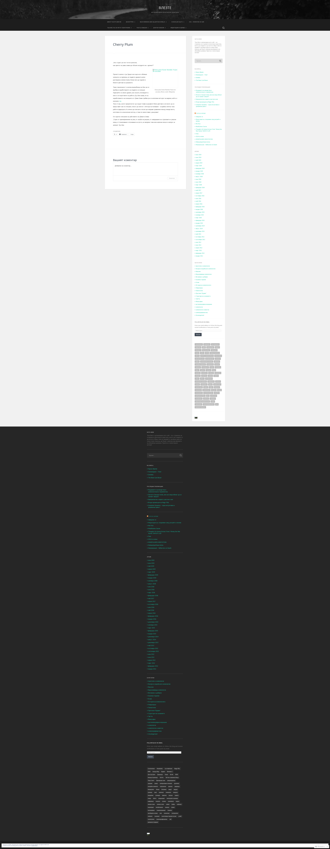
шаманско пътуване (200, 407)
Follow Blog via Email (202, 322)
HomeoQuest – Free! (201, 75)
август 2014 (199, 228)
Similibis (198, 77)
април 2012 (199, 248)
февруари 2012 (200, 253)
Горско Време (200, 72)
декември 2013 (200, 231)
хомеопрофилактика (202, 312)
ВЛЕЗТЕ (165, 7)
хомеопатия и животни (202, 310)
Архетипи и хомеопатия (203, 266)
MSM (204, 347)
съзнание (212, 398)
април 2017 (199, 193)
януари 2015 (199, 223)
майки (211, 387)
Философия (199, 301)
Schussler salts (177, 22)
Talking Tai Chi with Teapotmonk (118, 27)
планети (217, 392)
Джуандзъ (214, 350)
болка (211, 367)
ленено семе (199, 387)
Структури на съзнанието (203, 296)
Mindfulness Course (201, 126)
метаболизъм (206, 390)
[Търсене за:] (209, 61)
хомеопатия (199, 307)
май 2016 (198, 201)
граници (209, 370)
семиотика (213, 395)
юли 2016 (198, 198)
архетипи (217, 361)
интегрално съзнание (201, 381)
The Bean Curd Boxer (202, 80)
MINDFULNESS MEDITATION (204, 139)
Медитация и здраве (178, 27)
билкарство (205, 367)
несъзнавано (199, 392)
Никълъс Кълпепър (214, 353)
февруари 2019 (200, 168)
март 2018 (199, 185)
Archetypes (130, 22)
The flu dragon (141, 27)
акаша (197, 361)
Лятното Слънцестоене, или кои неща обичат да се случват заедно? (209, 95)
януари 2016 (199, 209)
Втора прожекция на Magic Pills (205, 102)
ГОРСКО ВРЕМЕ (201, 113)
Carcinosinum (199, 344)
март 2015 (199, 217)
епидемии (217, 373)
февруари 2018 (200, 187)
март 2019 (199, 165)
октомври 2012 (200, 237)
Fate (197, 134)
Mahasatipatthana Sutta (203, 142)
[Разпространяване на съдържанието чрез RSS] (195, 113)
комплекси (204, 384)
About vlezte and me (114, 22)
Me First (198, 124)
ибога (202, 378)
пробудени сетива (200, 395)
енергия (211, 373)
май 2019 (198, 160)
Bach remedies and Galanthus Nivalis (152, 22)
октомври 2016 (200, 196)
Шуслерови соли (200, 358)
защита (216, 375)
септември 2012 (200, 239)
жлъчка (210, 375)
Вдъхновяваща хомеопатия (203, 274)
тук (120, 101)
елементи (204, 373)
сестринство (199, 398)
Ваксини (198, 271)
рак (208, 395)
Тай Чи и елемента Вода (207, 355)
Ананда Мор (210, 347)
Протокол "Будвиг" (201, 293)
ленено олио (217, 384)
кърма (210, 384)
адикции (218, 358)
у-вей (212, 401)
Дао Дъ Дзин (206, 350)
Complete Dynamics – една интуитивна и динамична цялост (207, 105)
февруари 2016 (200, 206)
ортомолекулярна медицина (204, 304)
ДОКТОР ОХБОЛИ (158, 27)
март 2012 (199, 250)
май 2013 (198, 234)
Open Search (223, 28)
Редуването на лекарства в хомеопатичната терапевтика (204, 91)
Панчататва (199, 290)
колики (197, 384)
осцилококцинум (208, 392)
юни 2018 (198, 182)
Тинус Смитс (218, 355)
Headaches (207, 344)
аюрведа (198, 367)
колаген (218, 381)
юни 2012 (198, 245)
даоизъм (198, 373)
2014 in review (200, 136)
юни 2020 (198, 154)
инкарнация (209, 378)
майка (205, 387)
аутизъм (217, 364)
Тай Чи (198, 299)
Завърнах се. (199, 116)
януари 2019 (199, 171)
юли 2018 (198, 179)
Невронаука (199, 288)
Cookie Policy (34, 845)
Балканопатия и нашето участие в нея (207, 99)
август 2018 (199, 176)
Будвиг (217, 347)
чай (217, 404)
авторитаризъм (209, 358)
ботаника (218, 367)
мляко (219, 390)
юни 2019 (198, 157)
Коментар (172, 178)
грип (214, 370)
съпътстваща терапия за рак (202, 401)
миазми (214, 390)
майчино (217, 387)
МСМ (207, 353)
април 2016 (199, 204)
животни (204, 375)
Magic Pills (198, 347)
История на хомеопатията (203, 285)
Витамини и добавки (202, 277)
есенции (198, 375)
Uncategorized (200, 315)
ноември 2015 (200, 215)
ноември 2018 (200, 174)
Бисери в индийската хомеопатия (205, 269)
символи (206, 398)
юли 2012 (198, 242)
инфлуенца (211, 381)
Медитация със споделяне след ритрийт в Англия (208, 120)
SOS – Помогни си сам (196, 22)
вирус (197, 370)
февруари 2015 (200, 220)
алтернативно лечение (206, 361)
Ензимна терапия (201, 279)
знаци (197, 378)
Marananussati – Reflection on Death (206, 144)
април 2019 (199, 163)
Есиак (197, 282)
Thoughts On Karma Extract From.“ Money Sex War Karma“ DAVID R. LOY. (209, 130)
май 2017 (198, 190)
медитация (198, 390)
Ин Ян (202, 353)
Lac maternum (215, 344)
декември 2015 (200, 212)
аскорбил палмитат (200, 364)
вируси (202, 370)
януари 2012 (199, 256)
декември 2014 (200, 226)
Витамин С (198, 350)
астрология (210, 364)
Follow (198, 334)
